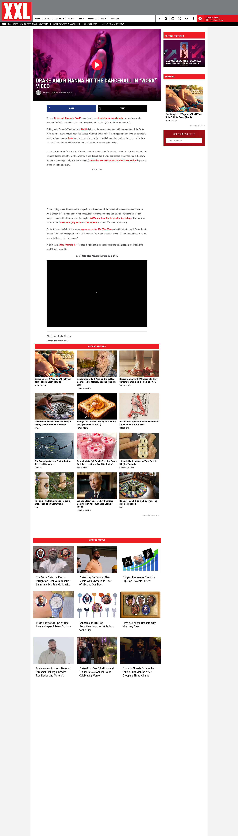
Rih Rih (84, 129)
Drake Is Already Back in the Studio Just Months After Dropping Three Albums (138, 672)
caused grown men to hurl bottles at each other (113, 160)
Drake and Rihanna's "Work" (67, 118)
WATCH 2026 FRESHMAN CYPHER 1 (66, 24)
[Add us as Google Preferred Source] (165, 18)
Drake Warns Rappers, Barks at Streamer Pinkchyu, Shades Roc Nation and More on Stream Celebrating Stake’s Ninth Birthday (53, 672)
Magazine (114, 18)
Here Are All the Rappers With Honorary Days (139, 624)
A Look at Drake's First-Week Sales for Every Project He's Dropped (183, 62)
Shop (81, 18)
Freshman (59, 18)
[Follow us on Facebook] (193, 18)
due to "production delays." (119, 218)
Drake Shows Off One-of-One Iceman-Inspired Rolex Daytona (53, 624)
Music (47, 18)
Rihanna (67, 336)
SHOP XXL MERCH (91, 24)
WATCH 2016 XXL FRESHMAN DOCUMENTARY (30, 24)
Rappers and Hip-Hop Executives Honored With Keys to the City (96, 626)
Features (92, 18)
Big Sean (76, 222)
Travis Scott (65, 222)
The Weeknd (91, 222)
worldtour (97, 218)
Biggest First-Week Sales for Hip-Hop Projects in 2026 (139, 579)
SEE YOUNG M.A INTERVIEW (113, 24)
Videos (71, 18)
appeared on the (96, 229)
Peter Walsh (46, 93)
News (37, 18)
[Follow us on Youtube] (186, 18)
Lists (103, 18)
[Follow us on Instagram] (172, 18)
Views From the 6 (67, 244)
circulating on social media (110, 118)
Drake (70, 138)
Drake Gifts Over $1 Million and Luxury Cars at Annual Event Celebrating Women (96, 672)
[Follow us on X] (179, 18)
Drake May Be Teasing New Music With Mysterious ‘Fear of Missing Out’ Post (95, 581)
